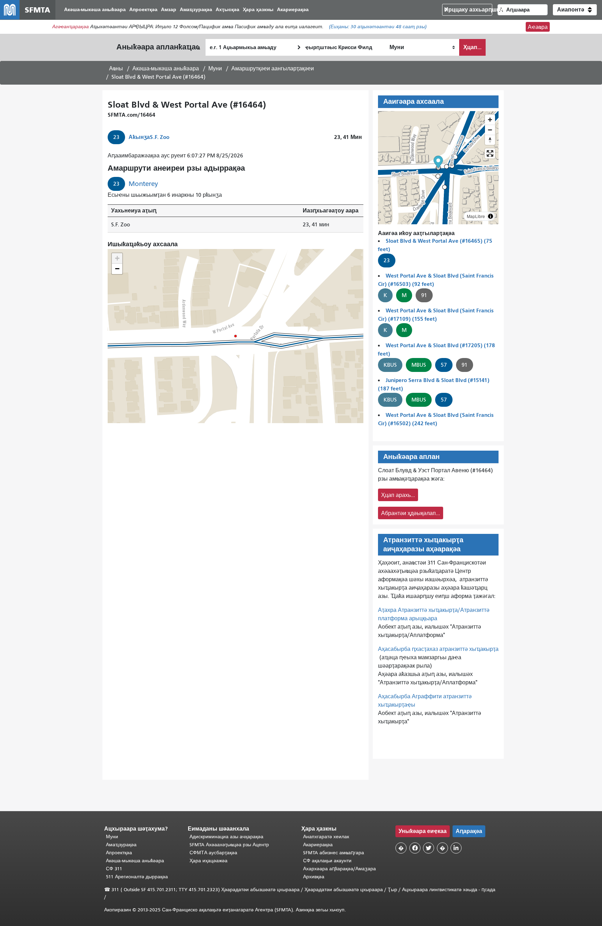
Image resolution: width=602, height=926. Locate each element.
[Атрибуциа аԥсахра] (490, 216)
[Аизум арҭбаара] (490, 120)
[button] (575, 9)
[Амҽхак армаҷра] (490, 130)
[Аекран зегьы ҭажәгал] (490, 153)
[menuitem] (95, 10)
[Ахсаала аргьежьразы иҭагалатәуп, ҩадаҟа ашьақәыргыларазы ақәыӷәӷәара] (490, 140)
